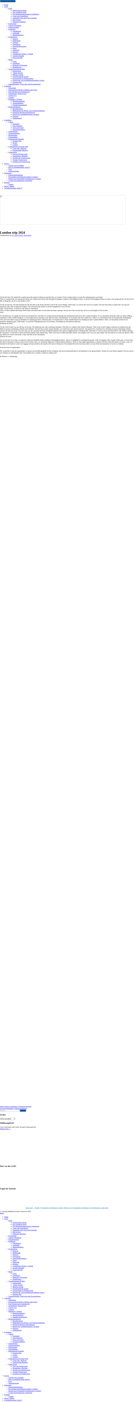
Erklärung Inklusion (19, 22)
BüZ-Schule (17, 1232)
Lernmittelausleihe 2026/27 (13, 188)
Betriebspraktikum (19, 1313)
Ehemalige (16, 1336)
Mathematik (16, 1253)
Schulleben (8, 120)
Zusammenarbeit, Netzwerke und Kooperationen (24, 84)
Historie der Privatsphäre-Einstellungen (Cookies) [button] (24, 1391)
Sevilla (15, 1355)
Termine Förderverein (20, 1372)
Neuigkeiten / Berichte (20, 1368)
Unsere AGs (12, 1308)
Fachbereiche (12, 1249)
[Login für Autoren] (10, 1204)
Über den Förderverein (20, 1366)
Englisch (15, 1255)
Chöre (15, 1274)
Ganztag (11, 1309)
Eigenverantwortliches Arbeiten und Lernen (22, 1302)
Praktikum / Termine (15, 1311)
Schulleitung (17, 1243)
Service (6, 164)
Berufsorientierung (14, 1319)
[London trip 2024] (61, 293)
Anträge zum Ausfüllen (16, 1378)
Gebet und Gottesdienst (20, 1228)
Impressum (7, 173)
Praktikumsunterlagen (20, 1317)
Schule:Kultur (13, 1343)
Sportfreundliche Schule (20, 1289)
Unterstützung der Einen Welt (18, 1359)
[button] (51, 1208)
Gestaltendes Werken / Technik (23, 1266)
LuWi (6, 7)
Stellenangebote (13, 171)
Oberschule (12, 1300)
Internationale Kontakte (16, 1351)
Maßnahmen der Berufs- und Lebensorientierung (29, 1323)
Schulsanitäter (13, 1349)
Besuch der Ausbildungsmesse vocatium (26, 114)
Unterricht (7, 86)
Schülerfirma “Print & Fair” (17, 94)
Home (6, 1217)
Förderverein (12, 1364)
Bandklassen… (18, 1279)
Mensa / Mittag (9, 1398)
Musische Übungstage (20, 1277)
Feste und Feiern (18, 1340)
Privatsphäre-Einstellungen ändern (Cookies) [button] (23, 1389)
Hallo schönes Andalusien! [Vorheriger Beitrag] (15, 1106)
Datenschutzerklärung (15, 1387)
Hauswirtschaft (18, 58)
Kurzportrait (12, 1236)
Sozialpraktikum (18, 1315)
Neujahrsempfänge (19, 129)
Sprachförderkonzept (19, 46)
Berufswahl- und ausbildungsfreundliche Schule (28, 80)
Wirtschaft (16, 1262)
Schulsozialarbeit (14, 1345)
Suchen (23, 1110)
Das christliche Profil (19, 1224)
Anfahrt (11, 1396)
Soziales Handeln (18, 1268)
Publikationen (17, 118)
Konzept (15, 1328)
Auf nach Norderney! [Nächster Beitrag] (13, 1108)
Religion (15, 1264)
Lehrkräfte (16, 1245)
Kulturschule (17, 1283)
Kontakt (7, 182)
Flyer (10, 1381)
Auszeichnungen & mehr (16, 1281)
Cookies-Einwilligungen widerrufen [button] (20, 181)
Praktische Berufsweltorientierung (24, 1325)
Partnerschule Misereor (20, 150)
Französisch (16, 1256)
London (15, 1357)
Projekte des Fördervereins (21, 1370)
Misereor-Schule (18, 1287)
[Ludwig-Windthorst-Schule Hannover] (63, 224)
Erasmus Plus (17, 1294)
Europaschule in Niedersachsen (23, 1291)
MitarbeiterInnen (18, 35)
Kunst (15, 1260)
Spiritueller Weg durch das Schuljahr (25, 18)
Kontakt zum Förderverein (21, 162)
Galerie (10, 122)
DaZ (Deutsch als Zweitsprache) (19, 1304)
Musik (10, 60)
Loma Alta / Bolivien (19, 1361)
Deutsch (15, 1251)
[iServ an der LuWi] (8, 1184)
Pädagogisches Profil (19, 1222)
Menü (2, 1213)
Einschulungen (17, 1338)
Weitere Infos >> (5, 1129)
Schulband (16, 1275)
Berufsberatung (18, 1321)
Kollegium (11, 29)
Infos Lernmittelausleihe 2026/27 (19, 167)
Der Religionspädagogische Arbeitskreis (26, 1226)
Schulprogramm (13, 1239)
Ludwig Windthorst (14, 1238)
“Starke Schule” (18, 1285)
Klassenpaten (12, 1347)
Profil (10, 8)
